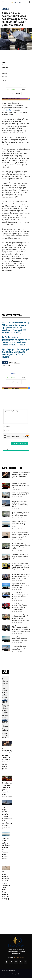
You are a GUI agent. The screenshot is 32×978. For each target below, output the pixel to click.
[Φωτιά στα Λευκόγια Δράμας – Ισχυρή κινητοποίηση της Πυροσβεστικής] (6, 648)
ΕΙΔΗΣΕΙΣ (5, 9)
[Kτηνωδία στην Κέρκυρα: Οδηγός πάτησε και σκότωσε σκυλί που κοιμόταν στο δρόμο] (6, 557)
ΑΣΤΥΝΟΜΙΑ (5, 497)
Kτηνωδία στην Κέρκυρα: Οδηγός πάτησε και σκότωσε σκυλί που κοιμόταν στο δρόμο (20, 556)
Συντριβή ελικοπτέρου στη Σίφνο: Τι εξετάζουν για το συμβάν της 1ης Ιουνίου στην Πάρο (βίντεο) (21, 576)
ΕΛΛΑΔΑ (17, 363)
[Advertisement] (16, 292)
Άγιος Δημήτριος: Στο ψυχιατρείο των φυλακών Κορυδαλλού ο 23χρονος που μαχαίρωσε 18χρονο (16, 353)
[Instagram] (16, 962)
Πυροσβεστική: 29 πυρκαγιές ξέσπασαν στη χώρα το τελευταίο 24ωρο (20, 485)
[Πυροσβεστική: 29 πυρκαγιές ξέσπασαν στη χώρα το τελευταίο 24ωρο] (6, 486)
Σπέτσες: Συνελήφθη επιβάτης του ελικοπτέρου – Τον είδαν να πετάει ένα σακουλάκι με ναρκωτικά (21, 513)
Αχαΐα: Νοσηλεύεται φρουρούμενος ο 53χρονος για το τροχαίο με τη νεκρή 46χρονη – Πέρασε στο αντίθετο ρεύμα (16, 341)
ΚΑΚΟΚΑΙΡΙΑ (6, 366)
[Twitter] (11, 962)
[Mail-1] (25, 962)
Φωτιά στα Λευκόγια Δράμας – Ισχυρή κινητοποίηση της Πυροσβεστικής (19, 647)
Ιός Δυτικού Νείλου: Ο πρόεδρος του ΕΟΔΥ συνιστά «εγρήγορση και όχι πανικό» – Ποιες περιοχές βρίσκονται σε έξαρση (6, 885)
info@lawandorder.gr (19, 957)
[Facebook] (6, 962)
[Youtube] (20, 962)
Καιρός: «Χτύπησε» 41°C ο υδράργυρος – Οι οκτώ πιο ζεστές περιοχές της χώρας (20, 585)
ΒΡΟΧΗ (11, 363)
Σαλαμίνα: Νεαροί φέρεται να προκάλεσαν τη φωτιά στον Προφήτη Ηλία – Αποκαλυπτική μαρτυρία (7, 816)
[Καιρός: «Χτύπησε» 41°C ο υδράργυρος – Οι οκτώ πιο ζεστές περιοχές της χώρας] (6, 586)
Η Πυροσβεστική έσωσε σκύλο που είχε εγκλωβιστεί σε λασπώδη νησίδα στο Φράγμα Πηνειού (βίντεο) (7, 758)
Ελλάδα (8, 110)
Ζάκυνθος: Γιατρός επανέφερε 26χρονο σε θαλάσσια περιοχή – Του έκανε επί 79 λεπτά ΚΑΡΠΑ (20, 638)
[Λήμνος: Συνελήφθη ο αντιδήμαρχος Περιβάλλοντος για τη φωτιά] (6, 495)
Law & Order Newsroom (5, 65)
